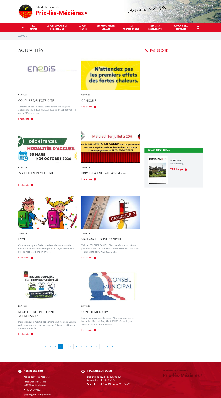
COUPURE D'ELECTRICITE (36, 101)
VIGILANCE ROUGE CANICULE (102, 239)
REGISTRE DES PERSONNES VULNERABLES (37, 314)
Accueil (22, 36)
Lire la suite (23, 119)
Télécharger (176, 169)
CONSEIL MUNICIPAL (95, 312)
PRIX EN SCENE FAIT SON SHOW (104, 173)
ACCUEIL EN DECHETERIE (36, 173)
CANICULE (88, 101)
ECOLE (22, 239)
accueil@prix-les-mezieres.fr (37, 394)
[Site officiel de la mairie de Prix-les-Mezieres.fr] (110, 11)
